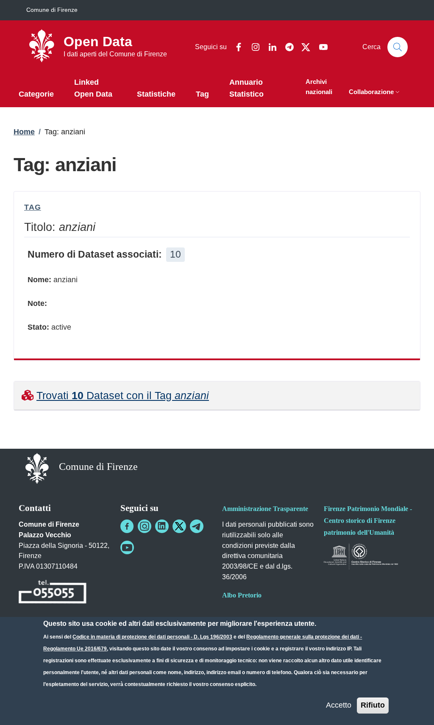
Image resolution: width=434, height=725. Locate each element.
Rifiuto (373, 705)
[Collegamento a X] (179, 526)
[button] (375, 92)
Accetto (338, 705)
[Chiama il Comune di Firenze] (52, 593)
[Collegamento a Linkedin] (162, 526)
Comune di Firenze (52, 9)
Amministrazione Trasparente (265, 508)
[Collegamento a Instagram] (144, 526)
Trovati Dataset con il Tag (122, 395)
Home (24, 132)
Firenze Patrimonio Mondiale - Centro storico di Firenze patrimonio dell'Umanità (368, 520)
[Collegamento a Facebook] (127, 526)
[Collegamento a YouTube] (127, 547)
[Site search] (397, 47)
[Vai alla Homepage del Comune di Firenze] (37, 467)
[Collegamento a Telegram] (196, 526)
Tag (32, 207)
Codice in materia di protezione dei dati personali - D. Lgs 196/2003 (152, 637)
